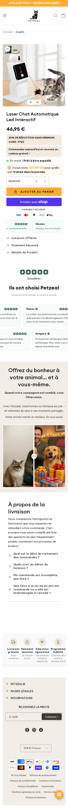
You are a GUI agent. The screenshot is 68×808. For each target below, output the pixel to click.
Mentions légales (52, 792)
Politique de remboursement (43, 775)
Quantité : (14, 181)
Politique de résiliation (35, 797)
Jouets (19, 32)
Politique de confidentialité (23, 780)
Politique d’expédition (28, 786)
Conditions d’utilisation (50, 780)
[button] (5, 16)
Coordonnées (48, 786)
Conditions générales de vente (26, 792)
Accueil (7, 32)
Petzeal (22, 775)
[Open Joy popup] (59, 794)
